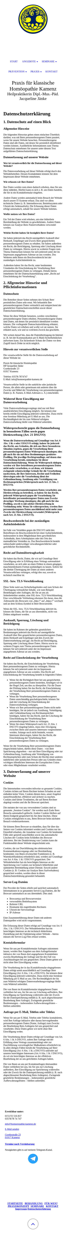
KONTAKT (52, 1206)
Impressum (21, 1209)
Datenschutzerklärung (39, 1209)
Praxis (35, 71)
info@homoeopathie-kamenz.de (20, 1124)
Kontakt (51, 71)
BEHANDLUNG (34, 1203)
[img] (33, 19)
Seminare (48, 61)
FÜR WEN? (51, 1203)
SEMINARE (37, 1206)
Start (14, 61)
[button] (33, 1224)
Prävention (16, 71)
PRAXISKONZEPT (18, 1206)
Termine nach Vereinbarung (20, 1144)
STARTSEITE (15, 1203)
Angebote (29, 61)
